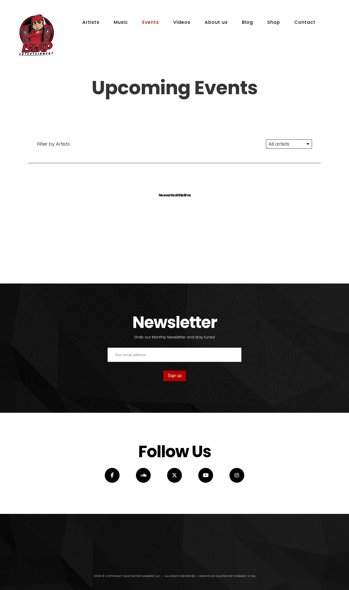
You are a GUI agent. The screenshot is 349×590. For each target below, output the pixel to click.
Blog (247, 22)
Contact (305, 22)
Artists (90, 22)
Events (150, 22)
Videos (181, 22)
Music (121, 22)
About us (216, 22)
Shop (273, 22)
